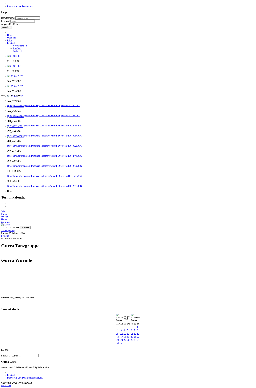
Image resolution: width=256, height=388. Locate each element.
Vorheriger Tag (8, 230)
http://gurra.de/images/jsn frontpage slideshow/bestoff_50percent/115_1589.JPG (44, 176)
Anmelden (6, 27)
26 (128, 340)
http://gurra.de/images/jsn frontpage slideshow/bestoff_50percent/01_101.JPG (43, 115)
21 (135, 336)
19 (128, 336)
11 (125, 333)
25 (125, 340)
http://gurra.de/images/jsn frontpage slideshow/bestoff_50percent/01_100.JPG (43, 105)
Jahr (3, 211)
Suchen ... (6, 355)
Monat (4, 214)
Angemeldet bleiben (10, 24)
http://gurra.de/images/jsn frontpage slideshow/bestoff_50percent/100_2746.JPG (44, 156)
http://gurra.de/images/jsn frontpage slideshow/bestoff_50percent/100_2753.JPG (44, 186)
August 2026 (127, 317)
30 (117, 343)
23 (117, 340)
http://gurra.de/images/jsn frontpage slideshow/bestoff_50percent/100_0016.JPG (44, 135)
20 (132, 336)
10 (121, 333)
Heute (4, 219)
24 (121, 340)
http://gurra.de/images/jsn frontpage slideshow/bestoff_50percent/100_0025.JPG (44, 145)
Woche (4, 216)
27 (132, 340)
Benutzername (8, 18)
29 (138, 340)
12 (128, 333)
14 (135, 333)
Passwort (5, 21)
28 (135, 340)
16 (117, 336)
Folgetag (5, 235)
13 (132, 333)
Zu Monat (6, 222)
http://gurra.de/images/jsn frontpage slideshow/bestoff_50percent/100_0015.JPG (44, 125)
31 (121, 343)
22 (138, 336)
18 (125, 336)
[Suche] (5, 224)
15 (138, 333)
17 (121, 336)
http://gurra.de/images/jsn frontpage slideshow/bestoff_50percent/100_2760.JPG (44, 166)
